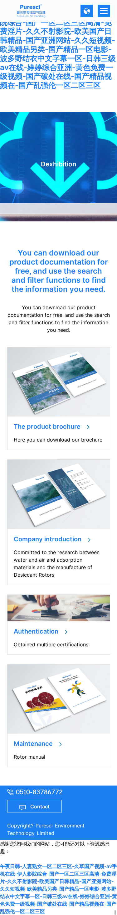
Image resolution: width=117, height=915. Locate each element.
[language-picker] (86, 11)
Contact (38, 806)
